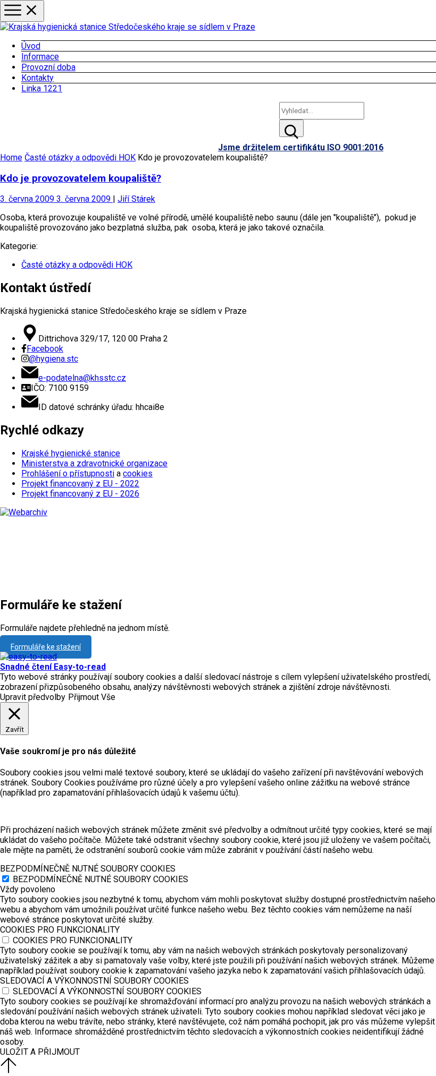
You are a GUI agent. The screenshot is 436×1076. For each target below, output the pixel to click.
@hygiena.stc (53, 359)
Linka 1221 (41, 88)
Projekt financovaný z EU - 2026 (80, 494)
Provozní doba (48, 67)
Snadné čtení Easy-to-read (53, 667)
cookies (138, 473)
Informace (40, 57)
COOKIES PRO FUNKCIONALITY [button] (60, 930)
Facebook (45, 349)
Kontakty (37, 78)
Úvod (30, 46)
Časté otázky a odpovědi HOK (80, 157)
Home (11, 157)
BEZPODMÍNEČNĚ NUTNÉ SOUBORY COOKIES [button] (87, 869)
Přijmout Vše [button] (91, 697)
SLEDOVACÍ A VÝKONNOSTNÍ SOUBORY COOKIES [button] (94, 981)
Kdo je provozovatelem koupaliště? (80, 178)
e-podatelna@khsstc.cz (82, 378)
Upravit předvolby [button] (32, 697)
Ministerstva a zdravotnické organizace (94, 463)
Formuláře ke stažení (46, 647)
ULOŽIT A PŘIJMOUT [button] (40, 1052)
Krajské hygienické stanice (70, 453)
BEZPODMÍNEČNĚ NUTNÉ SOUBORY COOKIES (100, 879)
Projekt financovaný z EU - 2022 (80, 484)
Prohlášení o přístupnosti (67, 473)
